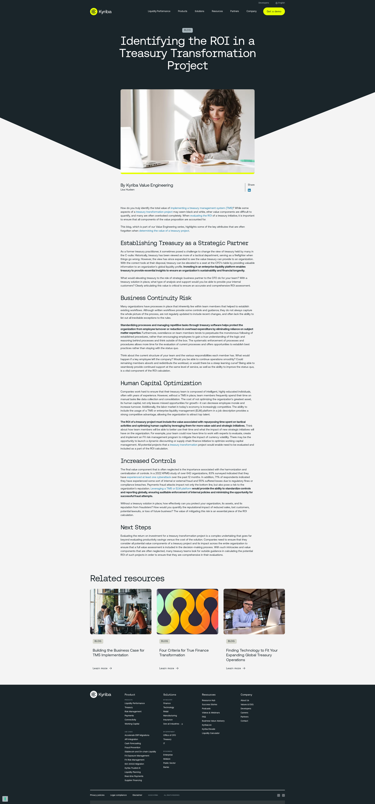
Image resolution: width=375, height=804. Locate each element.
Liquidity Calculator (211, 733)
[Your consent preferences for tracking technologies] (5, 799)
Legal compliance (118, 795)
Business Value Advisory (213, 721)
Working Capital (132, 724)
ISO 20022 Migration (134, 764)
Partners (234, 11)
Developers (264, 3)
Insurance (168, 720)
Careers (244, 713)
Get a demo (274, 11)
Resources (217, 11)
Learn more (100, 668)
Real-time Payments (134, 776)
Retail (165, 712)
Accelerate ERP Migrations (137, 735)
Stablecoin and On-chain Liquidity (140, 752)
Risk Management (133, 712)
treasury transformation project (154, 212)
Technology (168, 708)
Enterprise (168, 755)
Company (252, 11)
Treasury (129, 708)
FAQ (204, 717)
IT (164, 744)
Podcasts (206, 709)
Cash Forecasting (133, 744)
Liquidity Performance (159, 11)
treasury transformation (183, 445)
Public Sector (169, 763)
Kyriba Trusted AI (132, 768)
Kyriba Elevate (208, 729)
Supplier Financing (133, 780)
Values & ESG (247, 705)
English (281, 3)
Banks (166, 767)
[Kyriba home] (101, 11)
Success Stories (209, 705)
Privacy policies (97, 795)
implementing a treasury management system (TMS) (202, 208)
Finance (167, 703)
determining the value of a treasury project (164, 231)
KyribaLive (207, 725)
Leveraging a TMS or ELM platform (171, 488)
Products (182, 11)
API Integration (131, 739)
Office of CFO (169, 735)
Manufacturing (170, 716)
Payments (129, 716)
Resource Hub (208, 700)
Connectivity (130, 720)
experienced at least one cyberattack (149, 477)
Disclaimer (137, 795)
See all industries (171, 724)
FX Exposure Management (137, 756)
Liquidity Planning (133, 772)
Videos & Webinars (211, 713)
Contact (244, 721)
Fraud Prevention (132, 748)
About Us (245, 700)
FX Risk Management (134, 760)
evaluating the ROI (201, 216)
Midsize (166, 759)
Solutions (199, 11)
